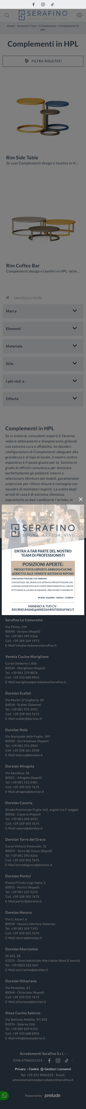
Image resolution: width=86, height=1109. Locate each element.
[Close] (80, 499)
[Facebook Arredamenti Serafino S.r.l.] (33, 4)
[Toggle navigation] (79, 15)
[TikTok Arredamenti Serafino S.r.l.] (52, 4)
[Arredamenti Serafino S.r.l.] (43, 15)
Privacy (20, 1069)
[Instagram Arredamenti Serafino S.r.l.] (43, 4)
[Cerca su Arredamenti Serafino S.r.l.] (6, 15)
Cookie (34, 1069)
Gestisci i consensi (58, 1069)
